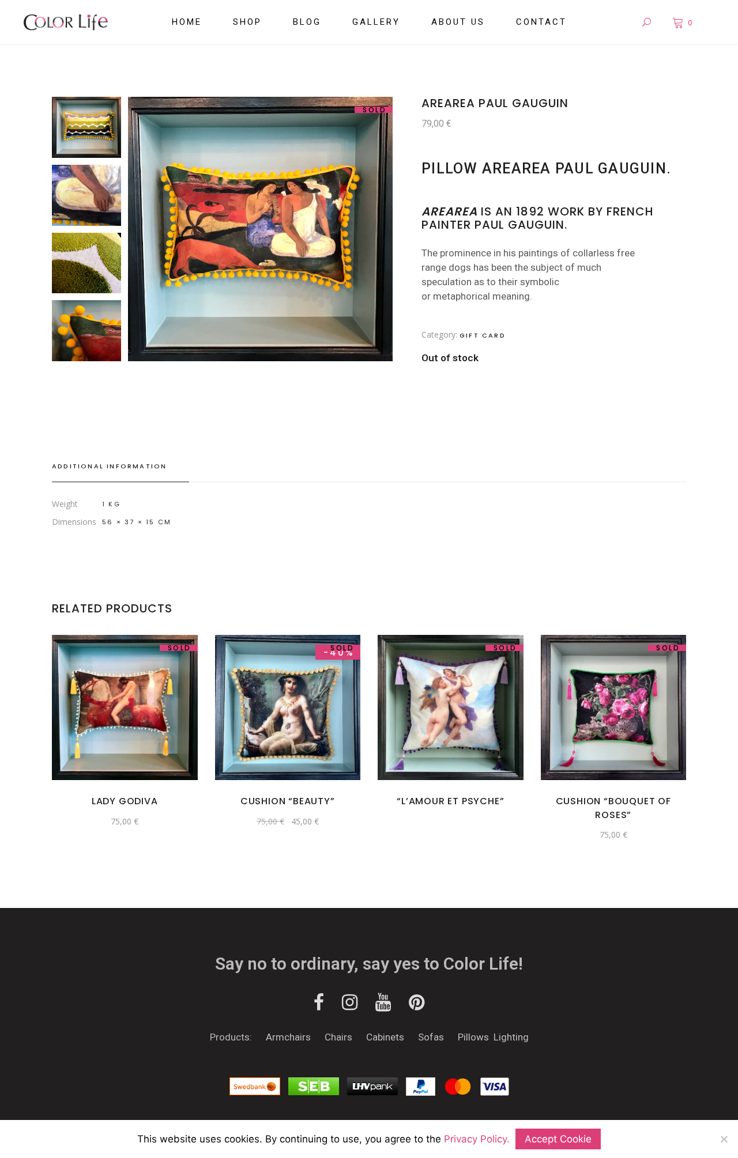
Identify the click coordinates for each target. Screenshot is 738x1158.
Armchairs (288, 1037)
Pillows (473, 1037)
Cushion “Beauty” (287, 801)
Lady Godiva (125, 801)
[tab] (120, 466)
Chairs (338, 1037)
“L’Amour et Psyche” (450, 801)
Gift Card (483, 335)
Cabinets (386, 1037)
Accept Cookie (558, 1139)
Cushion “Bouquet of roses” (613, 807)
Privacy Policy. (477, 1139)
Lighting (511, 1037)
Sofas (432, 1037)
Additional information (109, 466)
